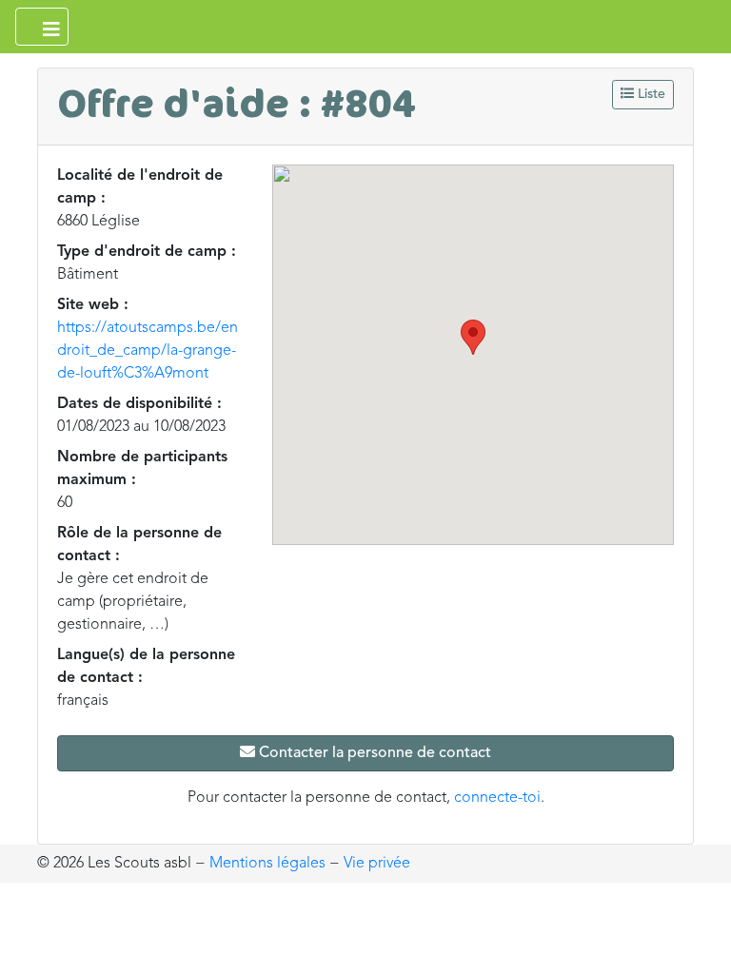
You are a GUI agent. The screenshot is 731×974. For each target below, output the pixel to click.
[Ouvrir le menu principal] (42, 27)
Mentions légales (267, 863)
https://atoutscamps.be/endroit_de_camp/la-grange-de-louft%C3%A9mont (147, 351)
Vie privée (377, 863)
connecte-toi (497, 798)
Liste (649, 94)
